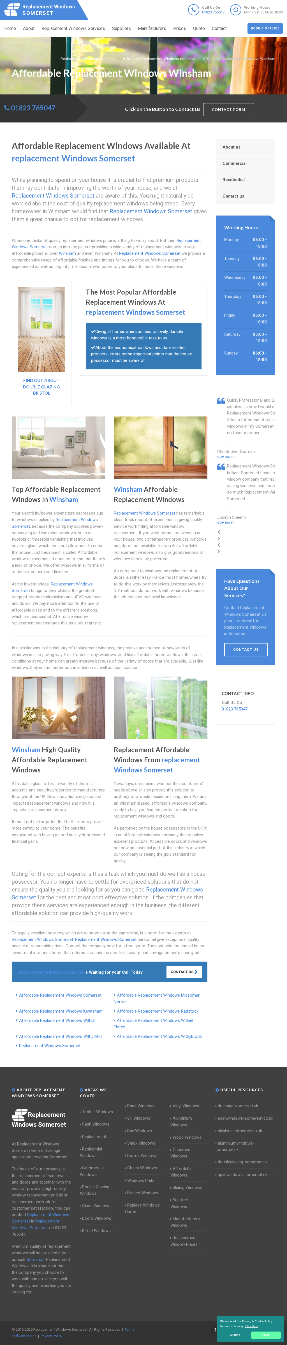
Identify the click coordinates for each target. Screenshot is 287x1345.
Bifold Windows (96, 1230)
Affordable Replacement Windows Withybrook (159, 1036)
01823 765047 (213, 12)
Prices (179, 28)
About (28, 28)
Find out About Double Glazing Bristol (41, 386)
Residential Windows (91, 1152)
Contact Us (182, 972)
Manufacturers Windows (185, 1222)
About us (231, 147)
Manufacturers (152, 28)
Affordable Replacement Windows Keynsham (61, 1011)
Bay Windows (139, 1130)
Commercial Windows (92, 1171)
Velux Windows (141, 1143)
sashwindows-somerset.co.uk (245, 1118)
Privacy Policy (51, 1336)
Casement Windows (181, 1153)
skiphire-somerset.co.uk (240, 1130)
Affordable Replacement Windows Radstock (157, 1011)
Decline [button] (235, 1335)
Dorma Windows (142, 1155)
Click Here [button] (251, 1326)
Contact (219, 28)
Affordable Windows (181, 1172)
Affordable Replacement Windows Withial (57, 1020)
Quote (199, 28)
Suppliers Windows (179, 1203)
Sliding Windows (187, 1187)
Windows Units (140, 1180)
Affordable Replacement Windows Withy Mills (61, 1036)
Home (10, 28)
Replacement (94, 1136)
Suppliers (121, 28)
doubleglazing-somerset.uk (243, 1162)
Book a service (265, 28)
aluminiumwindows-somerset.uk (235, 1146)
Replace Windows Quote (142, 1208)
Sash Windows (95, 1124)
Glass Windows (96, 1205)
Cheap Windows (142, 1167)
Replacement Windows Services (73, 28)
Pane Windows (140, 1105)
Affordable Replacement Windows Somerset (60, 995)
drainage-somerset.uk (238, 1105)
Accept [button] (266, 1335)
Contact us (233, 196)
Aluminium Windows (181, 1121)
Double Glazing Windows (94, 1190)
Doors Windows (96, 1218)
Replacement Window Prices (184, 1241)
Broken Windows (142, 1192)
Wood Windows (187, 1137)
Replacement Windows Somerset (49, 1045)
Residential (234, 179)
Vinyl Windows (186, 1105)
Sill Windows (138, 1118)
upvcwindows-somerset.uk (242, 1174)
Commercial (235, 163)
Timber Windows (97, 1111)
